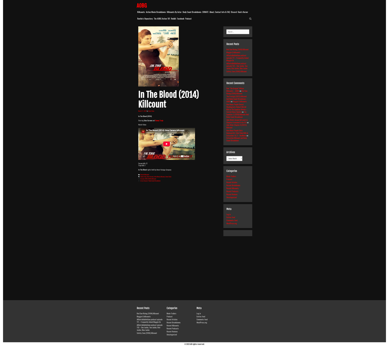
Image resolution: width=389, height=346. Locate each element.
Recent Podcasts (232, 191)
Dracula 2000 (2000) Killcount (148, 179)
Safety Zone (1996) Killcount (236, 71)
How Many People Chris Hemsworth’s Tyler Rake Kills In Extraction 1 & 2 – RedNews (237, 133)
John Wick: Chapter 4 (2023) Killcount (236, 126)
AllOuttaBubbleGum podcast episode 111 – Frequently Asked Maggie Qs (237, 58)
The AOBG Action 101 (162, 18)
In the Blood (157, 177)
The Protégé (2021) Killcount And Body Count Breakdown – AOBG (236, 99)
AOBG (142, 5)
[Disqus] (179, 214)
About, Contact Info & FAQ (219, 11)
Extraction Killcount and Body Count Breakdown (236, 139)
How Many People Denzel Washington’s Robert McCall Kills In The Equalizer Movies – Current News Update (236, 108)
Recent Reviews (231, 194)
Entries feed (230, 217)
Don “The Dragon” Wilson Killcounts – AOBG (235, 89)
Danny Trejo (159, 120)
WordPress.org (231, 223)
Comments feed (231, 220)
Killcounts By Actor (174, 11)
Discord (234, 11)
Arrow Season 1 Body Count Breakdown (150, 181)
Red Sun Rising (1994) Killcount (237, 49)
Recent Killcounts (144, 175)
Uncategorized (231, 197)
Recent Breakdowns (233, 185)
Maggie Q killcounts (233, 52)
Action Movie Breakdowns (156, 11)
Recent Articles (231, 182)
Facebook (180, 18)
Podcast (188, 18)
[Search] (250, 18)
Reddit (173, 18)
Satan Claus (168, 177)
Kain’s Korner (243, 11)
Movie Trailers (231, 176)
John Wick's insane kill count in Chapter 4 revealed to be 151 (237, 121)
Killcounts (141, 11)
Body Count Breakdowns (192, 11)
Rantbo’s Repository (145, 18)
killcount (162, 177)
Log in (228, 214)
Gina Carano (150, 177)
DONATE (205, 11)
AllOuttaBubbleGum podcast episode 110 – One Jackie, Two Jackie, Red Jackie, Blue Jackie (236, 66)
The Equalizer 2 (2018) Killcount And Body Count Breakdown (237, 114)
